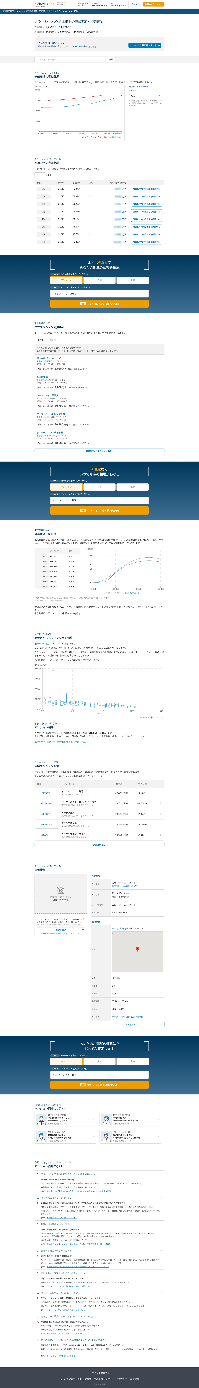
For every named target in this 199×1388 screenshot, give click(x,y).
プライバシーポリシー (117, 1379)
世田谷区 (51, 11)
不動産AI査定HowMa (12, 11)
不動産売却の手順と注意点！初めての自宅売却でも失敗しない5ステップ (78, 1267)
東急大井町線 (118, 1017)
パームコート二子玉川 (48, 395)
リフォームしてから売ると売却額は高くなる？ (67, 1310)
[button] (119, 4)
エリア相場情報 (30, 11)
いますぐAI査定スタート (145, 45)
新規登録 (105, 1373)
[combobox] (69, 59)
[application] (78, 114)
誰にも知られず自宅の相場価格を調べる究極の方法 (69, 1286)
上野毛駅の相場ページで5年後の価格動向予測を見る (60, 742)
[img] (123, 570)
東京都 (42, 11)
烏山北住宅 (42, 377)
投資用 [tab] (53, 340)
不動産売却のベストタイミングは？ (62, 1218)
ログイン (93, 1373)
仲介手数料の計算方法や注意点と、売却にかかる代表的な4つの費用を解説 (79, 1191)
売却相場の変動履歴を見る (123, 886)
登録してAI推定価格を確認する (146, 189)
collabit (102, 1384)
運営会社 (134, 1379)
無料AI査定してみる (153, 4)
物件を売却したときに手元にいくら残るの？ (66, 1333)
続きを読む (61, 930)
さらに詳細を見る (127, 1024)
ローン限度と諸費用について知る (61, 1356)
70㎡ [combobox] (133, 96)
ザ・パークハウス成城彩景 (50, 432)
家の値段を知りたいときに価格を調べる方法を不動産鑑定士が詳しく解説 (78, 1244)
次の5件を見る (99, 845)
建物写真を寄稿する (60, 900)
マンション (66, 280)
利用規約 (98, 1379)
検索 (111, 59)
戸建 (99, 280)
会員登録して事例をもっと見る (99, 451)
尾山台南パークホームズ (49, 358)
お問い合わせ (84, 1379)
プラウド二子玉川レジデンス (51, 414)
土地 (133, 280)
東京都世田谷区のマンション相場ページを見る (57, 613)
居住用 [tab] (40, 340)
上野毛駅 (45, 643)
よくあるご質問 (67, 1379)
